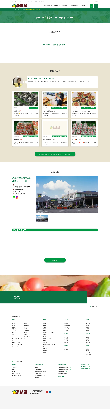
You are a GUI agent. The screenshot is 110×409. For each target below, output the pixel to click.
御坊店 (87, 339)
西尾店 (44, 331)
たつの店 (88, 353)
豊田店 (44, 340)
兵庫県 (87, 345)
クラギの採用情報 (62, 364)
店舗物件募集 (61, 376)
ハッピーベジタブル (40, 375)
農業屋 (36, 367)
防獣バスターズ (38, 373)
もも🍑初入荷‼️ (76, 139)
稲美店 (87, 351)
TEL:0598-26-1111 (34, 393)
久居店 (13, 336)
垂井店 (66, 327)
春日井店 (45, 348)
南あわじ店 (88, 354)
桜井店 (87, 325)
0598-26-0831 (19, 189)
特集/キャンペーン (75, 5)
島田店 (66, 341)
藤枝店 (66, 343)
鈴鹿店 (13, 327)
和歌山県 (88, 333)
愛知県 (44, 320)
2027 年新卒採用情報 (63, 369)
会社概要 (14, 367)
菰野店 (25, 334)
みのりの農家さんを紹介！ (50, 111)
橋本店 (87, 341)
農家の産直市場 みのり (40, 371)
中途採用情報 (61, 371)
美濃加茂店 (67, 325)
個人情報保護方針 (16, 375)
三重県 (13, 320)
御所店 (87, 327)
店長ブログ (83, 5)
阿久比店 (45, 350)
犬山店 (44, 352)
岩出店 (87, 337)
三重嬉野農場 (38, 369)
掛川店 (66, 339)
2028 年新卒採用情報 (63, 367)
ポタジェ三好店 (47, 338)
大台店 (13, 331)
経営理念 (14, 369)
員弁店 (25, 323)
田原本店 (88, 323)
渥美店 (44, 323)
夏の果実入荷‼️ (18, 139)
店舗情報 (56, 5)
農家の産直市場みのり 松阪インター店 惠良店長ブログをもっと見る (55, 154)
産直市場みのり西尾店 (48, 332)
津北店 (13, 334)
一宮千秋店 (45, 342)
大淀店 (87, 329)
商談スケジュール (16, 373)
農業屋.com (84, 364)
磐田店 (66, 337)
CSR (13, 371)
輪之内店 (67, 329)
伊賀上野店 (26, 325)
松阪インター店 (16, 342)
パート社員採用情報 (62, 373)
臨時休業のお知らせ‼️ (49, 139)
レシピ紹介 (84, 107)
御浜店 (25, 332)
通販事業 (37, 377)
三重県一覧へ (55, 260)
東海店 (44, 336)
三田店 (87, 349)
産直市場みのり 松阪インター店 (30, 136)
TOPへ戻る (95, 306)
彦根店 (66, 349)
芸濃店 (25, 329)
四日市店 (26, 327)
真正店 (66, 323)
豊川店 (44, 329)
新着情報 (64, 5)
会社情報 (90, 1)
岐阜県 (66, 320)
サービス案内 (47, 5)
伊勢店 (13, 325)
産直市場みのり (84, 366)
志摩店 (13, 332)
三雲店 (13, 323)
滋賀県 (66, 345)
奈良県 (87, 320)
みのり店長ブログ (33, 107)
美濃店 (66, 331)
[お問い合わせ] (91, 6)
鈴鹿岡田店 (26, 331)
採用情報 (96, 1)
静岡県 (66, 333)
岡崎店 (44, 334)
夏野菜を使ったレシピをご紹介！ (81, 111)
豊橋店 (44, 325)
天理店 (87, 331)
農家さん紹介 (54, 107)
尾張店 (44, 327)
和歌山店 (88, 343)
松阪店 (13, 329)
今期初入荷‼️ (17, 111)
